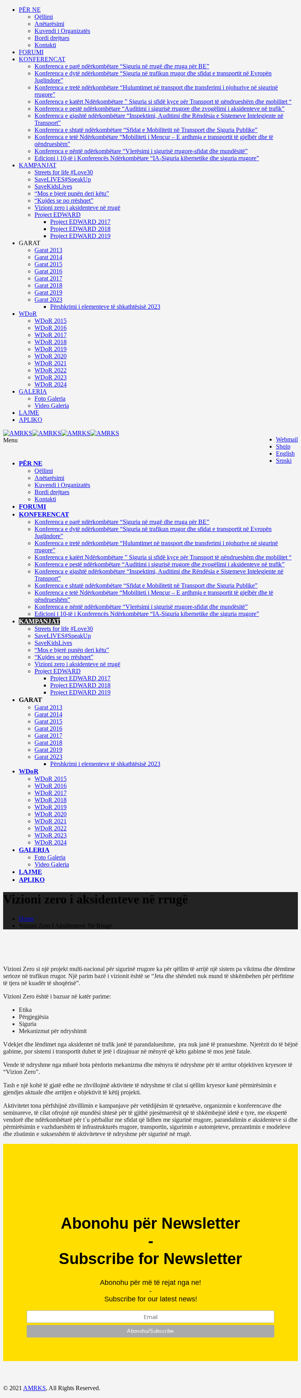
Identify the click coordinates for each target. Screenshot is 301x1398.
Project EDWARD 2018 (80, 228)
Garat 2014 (48, 257)
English (285, 453)
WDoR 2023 (50, 377)
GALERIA (33, 391)
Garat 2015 (48, 264)
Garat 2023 (48, 299)
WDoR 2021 (50, 363)
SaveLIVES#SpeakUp (62, 179)
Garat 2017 (48, 278)
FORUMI (31, 52)
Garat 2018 (48, 285)
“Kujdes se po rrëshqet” (63, 200)
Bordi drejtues (51, 38)
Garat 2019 (48, 292)
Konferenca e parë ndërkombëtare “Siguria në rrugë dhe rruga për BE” (121, 66)
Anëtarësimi (49, 23)
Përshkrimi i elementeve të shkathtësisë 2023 (105, 306)
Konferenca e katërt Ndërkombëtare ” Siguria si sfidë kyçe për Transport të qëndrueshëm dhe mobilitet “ (163, 101)
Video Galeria (51, 405)
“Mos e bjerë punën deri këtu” (71, 193)
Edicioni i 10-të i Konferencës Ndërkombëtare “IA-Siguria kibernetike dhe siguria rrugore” (146, 158)
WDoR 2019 (50, 349)
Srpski (284, 460)
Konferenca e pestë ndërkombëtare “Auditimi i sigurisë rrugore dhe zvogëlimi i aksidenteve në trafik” (159, 108)
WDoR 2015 (50, 320)
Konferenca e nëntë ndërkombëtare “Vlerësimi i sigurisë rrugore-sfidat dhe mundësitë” (141, 151)
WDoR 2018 (50, 342)
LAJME (29, 412)
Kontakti (45, 45)
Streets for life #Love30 (63, 172)
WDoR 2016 (50, 327)
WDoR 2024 (50, 384)
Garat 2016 (48, 271)
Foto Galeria (49, 398)
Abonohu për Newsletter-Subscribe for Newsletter (150, 1241)
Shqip (283, 446)
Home (26, 918)
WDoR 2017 (50, 335)
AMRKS (34, 1388)
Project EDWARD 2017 (80, 221)
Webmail (287, 439)
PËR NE (30, 9)
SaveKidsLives (53, 186)
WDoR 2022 (50, 370)
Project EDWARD (57, 214)
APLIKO (30, 419)
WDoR (28, 313)
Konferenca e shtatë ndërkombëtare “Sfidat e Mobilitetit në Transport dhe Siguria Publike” (145, 129)
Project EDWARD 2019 (80, 236)
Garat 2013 (48, 250)
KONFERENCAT (42, 59)
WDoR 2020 (50, 356)
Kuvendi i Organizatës (62, 30)
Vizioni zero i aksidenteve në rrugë (77, 207)
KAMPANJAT (37, 165)
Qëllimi (43, 16)
